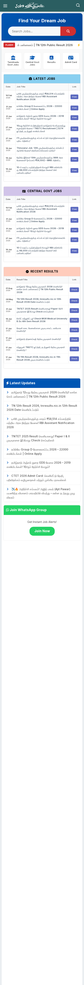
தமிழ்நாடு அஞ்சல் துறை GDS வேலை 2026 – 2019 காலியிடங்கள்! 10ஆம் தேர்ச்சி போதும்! (40, 117)
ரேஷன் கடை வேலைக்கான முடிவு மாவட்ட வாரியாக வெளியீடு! (39, 330)
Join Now (42, 531)
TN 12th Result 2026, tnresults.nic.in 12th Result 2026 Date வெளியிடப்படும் (39, 300)
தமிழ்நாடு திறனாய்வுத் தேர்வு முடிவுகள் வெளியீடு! (39, 339)
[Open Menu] (5, 5)
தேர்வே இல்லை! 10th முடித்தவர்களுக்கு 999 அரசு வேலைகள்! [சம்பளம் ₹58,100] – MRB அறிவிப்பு (40, 159)
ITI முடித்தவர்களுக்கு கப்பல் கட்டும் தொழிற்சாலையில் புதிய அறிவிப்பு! (41, 139)
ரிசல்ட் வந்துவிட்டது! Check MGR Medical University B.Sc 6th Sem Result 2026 (42, 320)
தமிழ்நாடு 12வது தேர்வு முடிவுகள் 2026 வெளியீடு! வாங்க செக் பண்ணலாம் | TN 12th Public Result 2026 (40, 289)
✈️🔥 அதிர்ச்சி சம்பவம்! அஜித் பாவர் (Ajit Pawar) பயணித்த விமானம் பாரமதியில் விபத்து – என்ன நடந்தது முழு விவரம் (41, 493)
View (74, 97)
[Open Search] (78, 6)
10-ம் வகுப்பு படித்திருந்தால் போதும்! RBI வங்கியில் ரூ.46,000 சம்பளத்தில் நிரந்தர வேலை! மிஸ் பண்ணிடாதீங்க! (39, 170)
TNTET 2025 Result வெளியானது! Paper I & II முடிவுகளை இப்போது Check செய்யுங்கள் (40, 310)
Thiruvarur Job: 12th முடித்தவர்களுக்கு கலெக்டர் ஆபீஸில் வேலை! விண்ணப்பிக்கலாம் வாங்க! (40, 149)
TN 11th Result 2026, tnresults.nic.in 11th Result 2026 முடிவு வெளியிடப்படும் (38, 358)
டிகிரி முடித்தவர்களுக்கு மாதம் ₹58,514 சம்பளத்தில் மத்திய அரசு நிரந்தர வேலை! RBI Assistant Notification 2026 (40, 96)
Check (74, 290)
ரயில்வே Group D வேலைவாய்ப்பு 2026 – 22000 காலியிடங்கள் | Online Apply (39, 107)
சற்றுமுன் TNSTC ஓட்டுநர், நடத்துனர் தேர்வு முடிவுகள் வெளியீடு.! (41, 349)
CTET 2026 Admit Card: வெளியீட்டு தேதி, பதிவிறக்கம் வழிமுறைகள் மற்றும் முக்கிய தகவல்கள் (36, 478)
